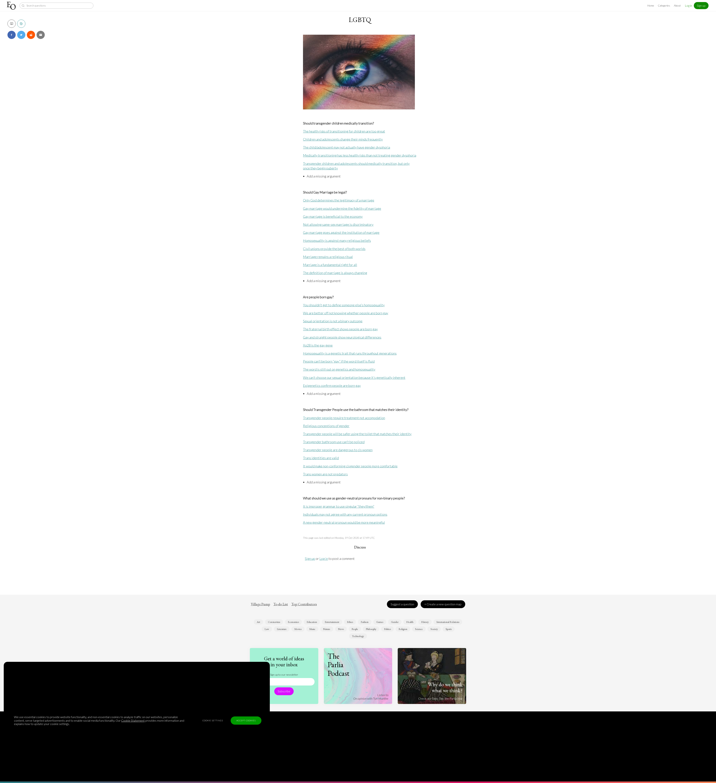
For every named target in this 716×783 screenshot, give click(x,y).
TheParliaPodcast (338, 664)
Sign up (701, 5)
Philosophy (371, 629)
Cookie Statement (133, 720)
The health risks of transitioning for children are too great (344, 131)
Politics (387, 629)
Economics (293, 622)
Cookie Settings (212, 720)
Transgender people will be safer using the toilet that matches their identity (357, 434)
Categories (664, 5)
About (677, 5)
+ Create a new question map (442, 604)
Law (267, 629)
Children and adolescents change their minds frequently (343, 139)
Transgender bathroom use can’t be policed (334, 442)
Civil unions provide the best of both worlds (334, 249)
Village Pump (260, 604)
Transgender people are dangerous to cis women (338, 450)
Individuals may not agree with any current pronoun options (345, 514)
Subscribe (284, 691)
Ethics (350, 622)
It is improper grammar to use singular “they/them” (338, 506)
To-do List (280, 604)
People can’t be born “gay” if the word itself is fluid (339, 361)
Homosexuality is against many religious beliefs (337, 240)
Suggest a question (402, 604)
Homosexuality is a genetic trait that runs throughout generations (350, 353)
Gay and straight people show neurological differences (342, 337)
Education (312, 622)
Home (650, 5)
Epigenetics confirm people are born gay (332, 385)
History (425, 622)
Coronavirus (274, 622)
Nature (326, 629)
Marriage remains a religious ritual (328, 257)
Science (419, 629)
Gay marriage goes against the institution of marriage (341, 232)
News (341, 629)
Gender (394, 622)
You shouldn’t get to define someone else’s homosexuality (344, 305)
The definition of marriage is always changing (335, 273)
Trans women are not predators (325, 474)
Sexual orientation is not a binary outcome (332, 321)
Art (258, 622)
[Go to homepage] (11, 5)
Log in (688, 5)
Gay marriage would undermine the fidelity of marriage (342, 208)
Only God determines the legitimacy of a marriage (338, 200)
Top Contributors (304, 604)
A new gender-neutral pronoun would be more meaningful (344, 522)
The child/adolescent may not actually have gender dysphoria (346, 147)
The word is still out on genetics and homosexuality (339, 369)
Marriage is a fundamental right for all (330, 265)
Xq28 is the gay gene (318, 345)
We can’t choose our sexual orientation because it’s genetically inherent (354, 377)
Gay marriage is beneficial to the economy (333, 216)
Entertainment (332, 622)
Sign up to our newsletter (284, 674)
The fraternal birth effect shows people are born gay (340, 329)
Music (312, 629)
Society (434, 629)
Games (379, 622)
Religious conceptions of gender (326, 426)
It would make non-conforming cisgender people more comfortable (350, 466)
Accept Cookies (246, 720)
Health (409, 622)
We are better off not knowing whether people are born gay (345, 313)
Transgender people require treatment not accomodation (344, 418)
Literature (282, 629)
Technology (358, 636)
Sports (449, 629)
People (355, 629)
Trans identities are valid (321, 458)
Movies (298, 629)
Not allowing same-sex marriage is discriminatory (338, 224)
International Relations (447, 622)
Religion (403, 629)
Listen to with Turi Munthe (370, 696)
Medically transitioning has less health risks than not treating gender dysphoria (359, 155)
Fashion (364, 622)
